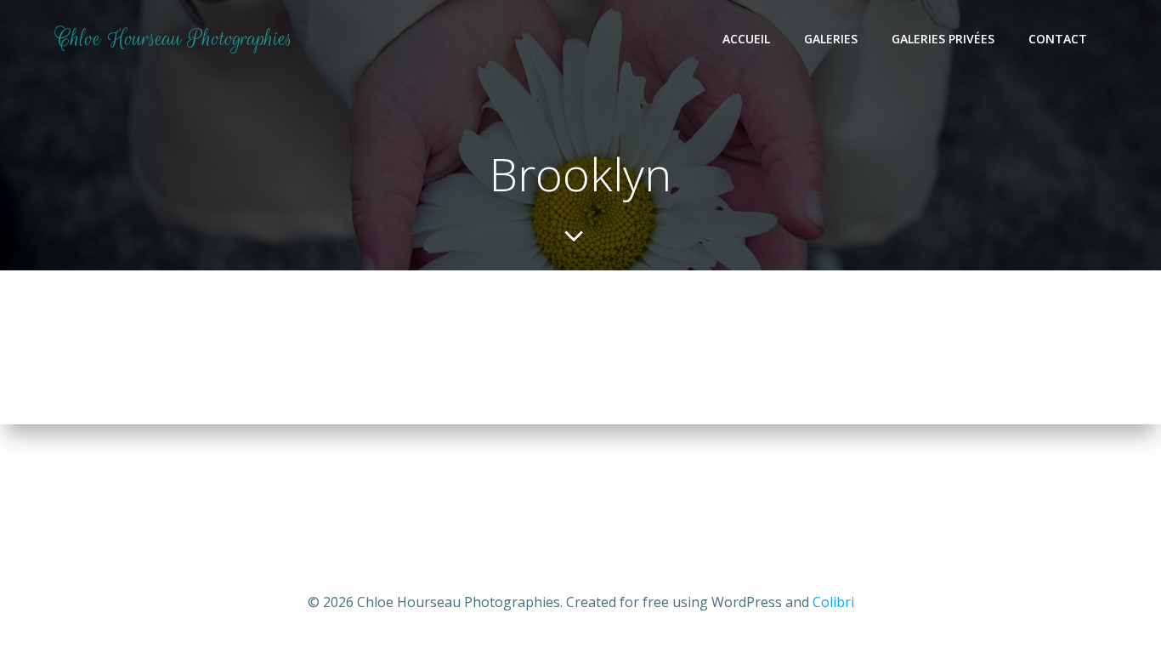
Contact (1057, 39)
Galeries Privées (943, 39)
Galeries (831, 39)
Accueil (746, 39)
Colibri (833, 602)
